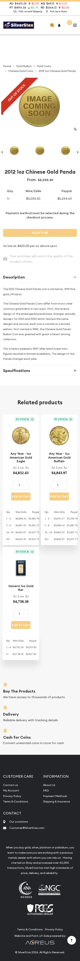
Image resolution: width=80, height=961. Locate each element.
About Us (49, 785)
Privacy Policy (12, 796)
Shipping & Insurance (56, 801)
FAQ (46, 790)
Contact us (10, 785)
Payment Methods (55, 796)
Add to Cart (21, 496)
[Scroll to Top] (71, 940)
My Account (11, 790)
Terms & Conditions (15, 801)
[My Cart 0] (67, 25)
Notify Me (40, 233)
